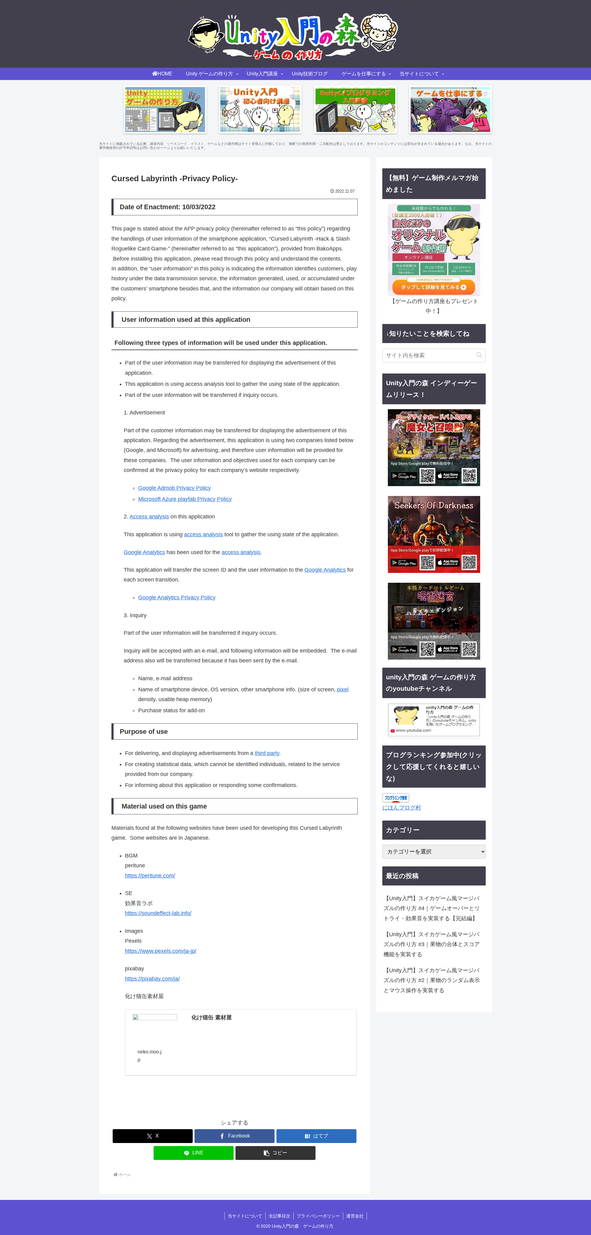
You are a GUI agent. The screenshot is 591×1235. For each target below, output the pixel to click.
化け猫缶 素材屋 (211, 1017)
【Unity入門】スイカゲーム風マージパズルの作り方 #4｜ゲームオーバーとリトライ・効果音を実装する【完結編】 (432, 908)
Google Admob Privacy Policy (174, 488)
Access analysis (149, 517)
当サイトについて (245, 1215)
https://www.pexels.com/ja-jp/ (160, 951)
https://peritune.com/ (150, 876)
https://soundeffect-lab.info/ (158, 913)
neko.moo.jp (150, 1055)
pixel (342, 689)
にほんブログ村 (401, 808)
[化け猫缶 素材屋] (155, 1026)
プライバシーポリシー (318, 1215)
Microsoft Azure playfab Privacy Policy (185, 499)
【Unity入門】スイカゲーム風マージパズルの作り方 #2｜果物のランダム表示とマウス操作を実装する (432, 980)
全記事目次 (279, 1215)
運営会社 (355, 1215)
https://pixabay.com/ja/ (152, 979)
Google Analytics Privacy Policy (176, 597)
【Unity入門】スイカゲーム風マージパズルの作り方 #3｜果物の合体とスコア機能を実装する (432, 944)
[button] (275, 1153)
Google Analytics (144, 552)
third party (267, 753)
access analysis (203, 534)
